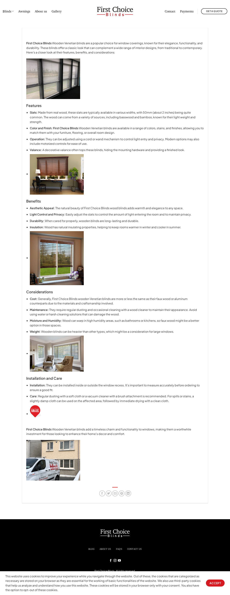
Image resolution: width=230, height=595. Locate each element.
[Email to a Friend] (115, 493)
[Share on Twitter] (109, 493)
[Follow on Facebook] (110, 560)
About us (41, 11)
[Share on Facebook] (102, 493)
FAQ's (119, 548)
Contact (170, 11)
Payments (187, 11)
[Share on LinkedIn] (128, 493)
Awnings (24, 11)
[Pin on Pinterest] (122, 493)
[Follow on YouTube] (119, 560)
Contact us (134, 548)
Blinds (7, 11)
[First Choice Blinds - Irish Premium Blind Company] (115, 11)
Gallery (57, 11)
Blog (91, 548)
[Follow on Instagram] (115, 560)
